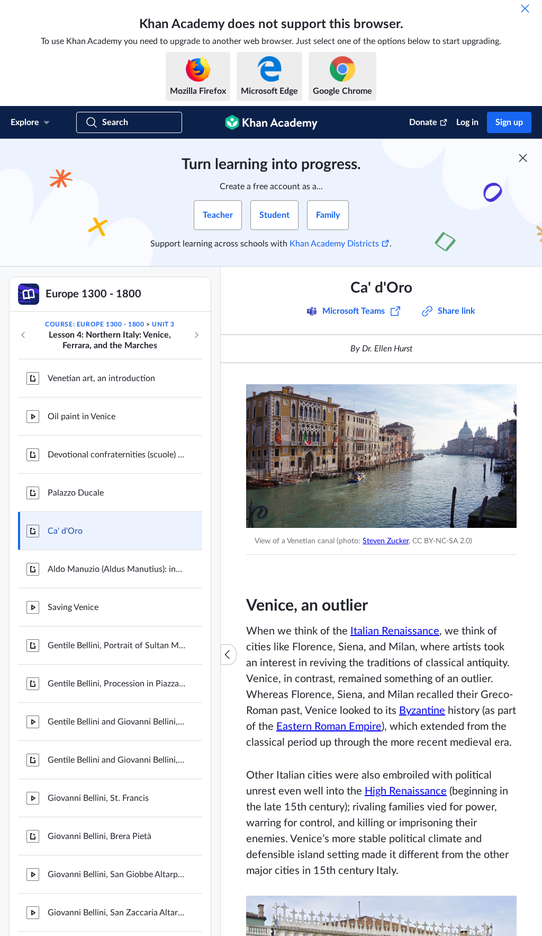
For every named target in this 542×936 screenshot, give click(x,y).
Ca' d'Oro (65, 531)
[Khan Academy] (271, 122)
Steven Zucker (386, 541)
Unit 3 (163, 324)
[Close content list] (228, 654)
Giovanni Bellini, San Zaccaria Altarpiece (116, 912)
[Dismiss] (525, 8)
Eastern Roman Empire (329, 726)
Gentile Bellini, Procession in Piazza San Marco (116, 683)
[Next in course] (196, 335)
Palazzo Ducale (76, 493)
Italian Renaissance (394, 631)
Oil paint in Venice (81, 416)
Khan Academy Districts (334, 244)
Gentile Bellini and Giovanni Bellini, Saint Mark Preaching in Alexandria (116, 722)
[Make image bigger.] (381, 456)
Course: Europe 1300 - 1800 (94, 324)
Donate (423, 122)
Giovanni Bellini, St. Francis (98, 798)
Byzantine (422, 710)
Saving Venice (73, 607)
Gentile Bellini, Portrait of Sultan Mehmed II (116, 645)
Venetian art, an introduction (101, 378)
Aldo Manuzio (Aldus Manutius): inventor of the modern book (116, 569)
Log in (467, 122)
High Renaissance (406, 791)
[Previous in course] (23, 335)
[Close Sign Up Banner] (523, 158)
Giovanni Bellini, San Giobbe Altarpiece (116, 874)
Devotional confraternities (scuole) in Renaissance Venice (116, 455)
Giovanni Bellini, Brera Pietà (99, 836)
